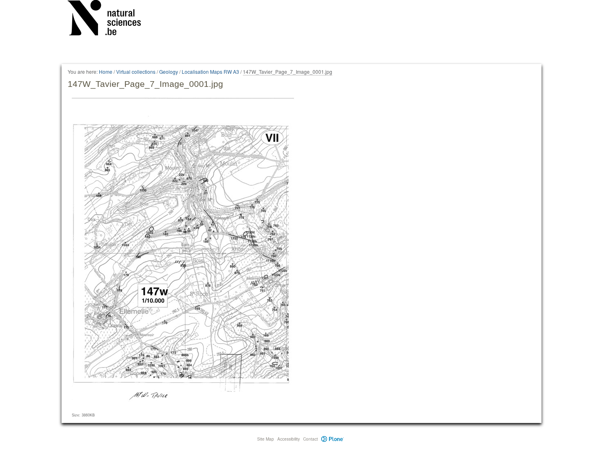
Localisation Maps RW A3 (210, 71)
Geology (168, 71)
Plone (332, 439)
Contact (310, 439)
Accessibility (288, 439)
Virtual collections (135, 71)
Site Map (265, 439)
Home (105, 71)
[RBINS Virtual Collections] (109, 19)
